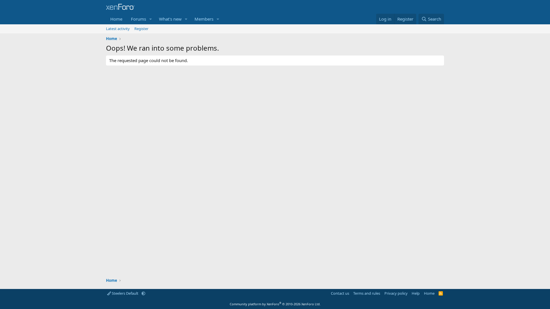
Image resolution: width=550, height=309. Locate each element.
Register (141, 28)
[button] (151, 19)
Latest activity (118, 28)
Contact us (340, 293)
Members (204, 19)
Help (416, 293)
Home (116, 19)
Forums (138, 19)
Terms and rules (366, 293)
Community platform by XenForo (275, 304)
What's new (170, 19)
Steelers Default (125, 293)
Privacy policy (396, 293)
